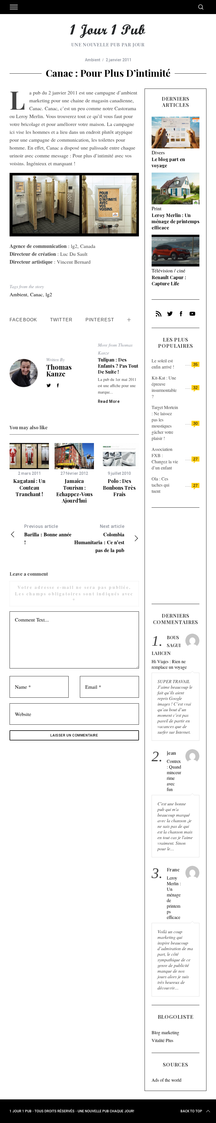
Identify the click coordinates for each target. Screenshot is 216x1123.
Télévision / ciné (168, 270)
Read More (109, 401)
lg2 (49, 294)
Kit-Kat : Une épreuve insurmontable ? (164, 387)
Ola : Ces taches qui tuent (160, 485)
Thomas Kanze (59, 370)
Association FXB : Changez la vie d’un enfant (165, 458)
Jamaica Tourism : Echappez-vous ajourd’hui (74, 491)
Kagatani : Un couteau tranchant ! (29, 488)
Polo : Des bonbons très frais (119, 488)
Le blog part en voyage (168, 162)
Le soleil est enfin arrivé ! (163, 364)
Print (156, 208)
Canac (36, 294)
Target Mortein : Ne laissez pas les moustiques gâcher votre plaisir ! (165, 422)
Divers (158, 152)
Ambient (92, 60)
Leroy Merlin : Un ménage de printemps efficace (175, 221)
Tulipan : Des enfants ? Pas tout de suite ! (118, 365)
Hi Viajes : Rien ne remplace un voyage (169, 664)
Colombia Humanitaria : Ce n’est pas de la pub (99, 539)
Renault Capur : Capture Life (169, 280)
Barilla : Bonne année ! (47, 535)
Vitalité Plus (162, 1040)
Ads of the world (166, 1080)
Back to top (191, 1111)
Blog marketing (165, 1032)
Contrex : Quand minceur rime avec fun (174, 775)
